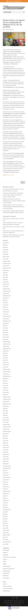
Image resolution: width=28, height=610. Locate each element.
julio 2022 (5, 353)
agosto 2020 (6, 406)
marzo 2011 (5, 507)
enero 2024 (5, 314)
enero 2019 (5, 449)
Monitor (4, 561)
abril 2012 (5, 498)
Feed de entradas (7, 586)
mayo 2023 (5, 330)
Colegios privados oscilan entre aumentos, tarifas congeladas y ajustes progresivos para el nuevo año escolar (13, 206)
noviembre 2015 (7, 477)
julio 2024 (5, 300)
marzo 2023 (6, 334)
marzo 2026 (6, 254)
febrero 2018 (6, 454)
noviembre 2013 (7, 491)
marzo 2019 (6, 445)
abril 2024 (5, 307)
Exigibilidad (5, 554)
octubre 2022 (6, 346)
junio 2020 (5, 410)
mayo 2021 (5, 385)
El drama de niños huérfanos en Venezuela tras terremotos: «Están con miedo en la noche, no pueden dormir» (13, 195)
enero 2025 (5, 286)
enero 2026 (5, 259)
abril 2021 (5, 387)
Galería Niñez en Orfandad (9, 557)
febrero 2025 (6, 284)
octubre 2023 (6, 318)
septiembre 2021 (7, 376)
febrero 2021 (6, 392)
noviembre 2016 (7, 466)
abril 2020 (5, 415)
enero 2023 (5, 339)
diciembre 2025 (6, 261)
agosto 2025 (6, 270)
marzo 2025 (6, 282)
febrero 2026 (6, 256)
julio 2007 (5, 516)
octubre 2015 (6, 479)
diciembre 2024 (6, 288)
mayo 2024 (5, 305)
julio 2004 (5, 523)
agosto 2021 (6, 378)
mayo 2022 (5, 357)
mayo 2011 (5, 502)
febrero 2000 (6, 530)
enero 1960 (5, 544)
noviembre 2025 (7, 263)
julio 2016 (5, 470)
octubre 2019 (6, 429)
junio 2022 (5, 355)
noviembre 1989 (7, 541)
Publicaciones (6, 573)
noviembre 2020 (7, 399)
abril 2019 (5, 443)
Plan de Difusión (7, 566)
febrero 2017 (6, 463)
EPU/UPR (5, 552)
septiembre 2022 (7, 348)
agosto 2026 (6, 242)
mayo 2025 (5, 277)
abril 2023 (5, 332)
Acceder (5, 584)
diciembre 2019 (6, 424)
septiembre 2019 (7, 431)
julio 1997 (5, 537)
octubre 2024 (6, 293)
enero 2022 (5, 367)
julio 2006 (5, 518)
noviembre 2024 (7, 291)
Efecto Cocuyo (10, 175)
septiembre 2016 (7, 468)
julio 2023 (5, 325)
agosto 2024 (6, 298)
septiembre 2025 (7, 268)
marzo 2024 (6, 309)
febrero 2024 (6, 311)
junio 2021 (5, 383)
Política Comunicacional (8, 568)
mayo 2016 (5, 472)
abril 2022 (5, 360)
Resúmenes (6, 575)
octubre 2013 (6, 493)
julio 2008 (5, 514)
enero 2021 (5, 394)
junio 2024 (5, 302)
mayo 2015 (5, 484)
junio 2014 (5, 489)
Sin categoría (6, 577)
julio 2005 (5, 521)
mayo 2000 (5, 528)
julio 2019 (5, 436)
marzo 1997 (6, 539)
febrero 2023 (6, 337)
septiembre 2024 (7, 295)
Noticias (11, 29)
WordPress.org (6, 590)
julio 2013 (5, 495)
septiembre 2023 (7, 321)
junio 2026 (5, 247)
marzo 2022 (6, 362)
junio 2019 (5, 438)
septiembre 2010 (7, 509)
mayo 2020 (5, 413)
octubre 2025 (6, 265)
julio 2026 (5, 245)
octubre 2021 (6, 374)
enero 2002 (5, 525)
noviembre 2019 (7, 426)
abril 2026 (5, 252)
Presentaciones (6, 571)
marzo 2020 (6, 417)
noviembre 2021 (7, 371)
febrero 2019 (6, 447)
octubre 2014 (6, 486)
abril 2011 (5, 505)
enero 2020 (5, 422)
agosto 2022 (6, 351)
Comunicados (6, 550)
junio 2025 (5, 275)
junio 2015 (5, 482)
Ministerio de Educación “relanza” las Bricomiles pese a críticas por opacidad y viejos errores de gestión (14, 200)
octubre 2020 (6, 401)
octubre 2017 (6, 459)
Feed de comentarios (8, 588)
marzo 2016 (6, 475)
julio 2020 (5, 408)
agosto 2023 (6, 323)
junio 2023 (5, 328)
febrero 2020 (6, 420)
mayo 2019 (5, 440)
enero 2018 (5, 456)
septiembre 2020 (7, 403)
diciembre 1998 (6, 535)
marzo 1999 (6, 532)
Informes (5, 559)
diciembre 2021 (6, 369)
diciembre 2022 (6, 341)
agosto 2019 (6, 433)
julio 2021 (5, 380)
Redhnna (5, 235)
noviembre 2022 (7, 344)
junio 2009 (5, 512)
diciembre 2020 (6, 397)
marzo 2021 (6, 390)
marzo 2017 (6, 461)
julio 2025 (5, 272)
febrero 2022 (6, 364)
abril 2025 (5, 279)
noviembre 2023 (7, 316)
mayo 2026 (5, 249)
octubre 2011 (6, 500)
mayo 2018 (5, 452)
